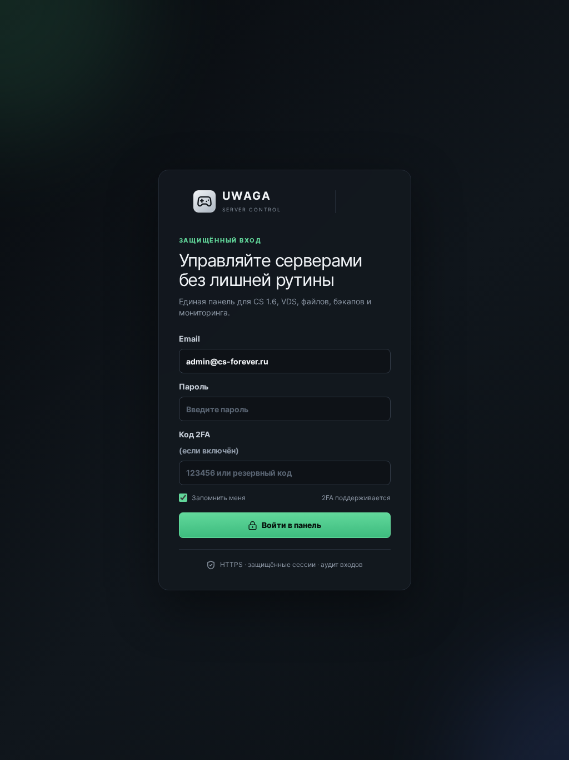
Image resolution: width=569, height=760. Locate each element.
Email (189, 338)
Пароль (193, 386)
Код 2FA (209, 442)
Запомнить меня (219, 497)
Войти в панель (291, 525)
